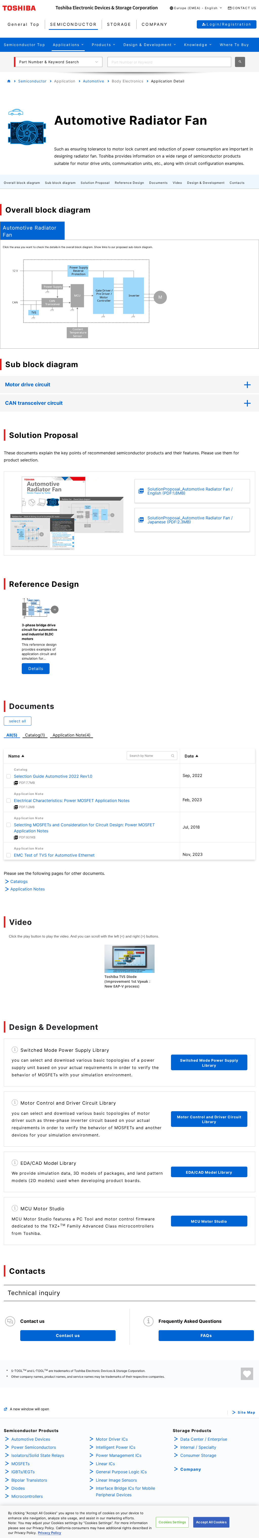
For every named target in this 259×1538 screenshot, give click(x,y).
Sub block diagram (60, 183)
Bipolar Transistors (29, 1480)
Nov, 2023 (193, 854)
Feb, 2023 (192, 799)
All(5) (11, 735)
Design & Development (206, 183)
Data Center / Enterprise (203, 1439)
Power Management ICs (118, 1455)
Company (190, 1469)
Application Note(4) (72, 735)
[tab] (32, 230)
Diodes (18, 1488)
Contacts (237, 183)
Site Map (246, 1412)
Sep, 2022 (192, 775)
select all (17, 721)
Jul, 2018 (191, 827)
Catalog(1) (35, 735)
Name (14, 756)
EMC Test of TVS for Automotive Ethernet (54, 855)
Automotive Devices (30, 1439)
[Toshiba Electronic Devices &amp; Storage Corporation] (107, 8)
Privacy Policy (49, 1533)
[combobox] (169, 62)
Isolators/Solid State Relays (37, 1455)
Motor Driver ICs (112, 1439)
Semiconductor (32, 81)
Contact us (68, 1335)
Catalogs (19, 881)
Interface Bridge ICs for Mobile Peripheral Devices (125, 1491)
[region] (129, 1522)
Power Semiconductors (33, 1447)
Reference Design (129, 183)
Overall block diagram (22, 183)
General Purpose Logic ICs (121, 1471)
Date (189, 756)
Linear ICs (105, 1463)
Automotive (93, 81)
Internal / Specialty (198, 1447)
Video (177, 183)
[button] (196, 8)
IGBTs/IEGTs (23, 1471)
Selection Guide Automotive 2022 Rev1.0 (53, 776)
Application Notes (27, 888)
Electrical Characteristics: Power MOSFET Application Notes (72, 800)
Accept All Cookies (211, 1522)
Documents (158, 183)
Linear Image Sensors (116, 1480)
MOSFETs (20, 1463)
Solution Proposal (95, 183)
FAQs (206, 1335)
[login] (247, 1374)
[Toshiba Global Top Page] (29, 8)
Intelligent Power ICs (115, 1447)
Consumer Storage (198, 1455)
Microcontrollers (27, 1496)
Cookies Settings (172, 1522)
